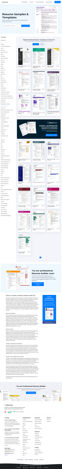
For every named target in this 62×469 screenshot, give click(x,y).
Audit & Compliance (4, 58)
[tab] (39, 44)
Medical (2, 157)
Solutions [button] (31, 2)
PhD (1, 175)
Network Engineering (4, 163)
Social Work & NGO (4, 193)
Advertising (3, 50)
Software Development (5, 195)
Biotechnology (3, 88)
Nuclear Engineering (4, 165)
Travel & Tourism (4, 209)
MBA (1, 147)
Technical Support (4, 205)
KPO (1, 143)
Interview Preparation (40, 2)
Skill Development (38, 442)
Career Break (3, 90)
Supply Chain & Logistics (5, 199)
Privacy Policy (37, 426)
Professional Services (4, 181)
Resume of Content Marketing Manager (22, 206)
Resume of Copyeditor (37, 182)
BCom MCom (3, 70)
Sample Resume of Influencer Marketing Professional (37, 67)
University (36, 459)
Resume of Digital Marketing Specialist (51, 206)
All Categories (3, 40)
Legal (2, 145)
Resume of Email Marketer (21, 229)
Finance (24, 444)
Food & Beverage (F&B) (5, 125)
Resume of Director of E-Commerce (51, 113)
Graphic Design (3, 129)
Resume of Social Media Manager (50, 66)
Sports (2, 197)
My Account (58, 2)
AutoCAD (2, 60)
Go (40, 257)
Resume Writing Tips (38, 437)
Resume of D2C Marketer (21, 183)
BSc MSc (2, 78)
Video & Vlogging (4, 211)
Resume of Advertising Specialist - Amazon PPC (22, 160)
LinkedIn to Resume (38, 423)
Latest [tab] (42, 44)
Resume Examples (38, 444)
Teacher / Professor (4, 203)
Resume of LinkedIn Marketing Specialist (36, 90)
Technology (3, 207)
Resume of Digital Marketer (50, 183)
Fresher (2, 127)
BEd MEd (2, 72)
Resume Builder (20, 459)
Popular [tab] (35, 44)
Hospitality (3, 133)
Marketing (2, 153)
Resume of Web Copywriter (36, 206)
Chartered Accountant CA (5, 92)
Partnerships (37, 449)
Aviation (2, 64)
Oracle (2, 173)
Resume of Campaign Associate (51, 160)
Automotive (3, 62)
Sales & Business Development (6, 189)
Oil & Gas (2, 169)
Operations (3, 171)
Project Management (4, 183)
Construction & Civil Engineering (26, 440)
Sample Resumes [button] (49, 2)
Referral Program (38, 450)
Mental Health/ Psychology (5, 159)
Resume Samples (38, 421)
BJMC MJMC (3, 74)
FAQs (36, 425)
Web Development (4, 213)
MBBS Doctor (3, 149)
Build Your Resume (48, 322)
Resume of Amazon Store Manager (22, 90)
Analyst (2, 54)
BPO (1, 76)
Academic (2, 44)
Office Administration (4, 167)
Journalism (3, 141)
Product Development (5, 179)
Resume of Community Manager (37, 229)
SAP (1, 187)
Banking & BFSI (3, 82)
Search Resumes (25, 25)
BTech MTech (3, 80)
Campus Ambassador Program (39, 453)
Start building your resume (51, 135)
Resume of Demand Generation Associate (37, 160)
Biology (2, 86)
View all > (6, 445)
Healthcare (3, 131)
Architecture (3, 56)
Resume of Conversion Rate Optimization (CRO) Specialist (37, 113)
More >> (24, 455)
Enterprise (41, 459)
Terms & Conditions (38, 428)
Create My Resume (31, 392)
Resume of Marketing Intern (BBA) (22, 66)
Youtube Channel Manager (50, 229)
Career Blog (37, 435)
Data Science (25, 442)
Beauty (2, 84)
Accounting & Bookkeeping (5, 46)
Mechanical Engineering (5, 155)
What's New (37, 433)
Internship (3, 139)
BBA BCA (2, 68)
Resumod (48, 419)
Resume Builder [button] (24, 2)
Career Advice (37, 440)
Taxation (2, 201)
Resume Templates (38, 419)
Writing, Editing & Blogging (5, 215)
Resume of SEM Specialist (21, 113)
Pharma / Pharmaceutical (5, 177)
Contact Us (49, 421)
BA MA (2, 66)
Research (2, 185)
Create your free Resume (37, 284)
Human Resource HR (4, 135)
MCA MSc (2, 151)
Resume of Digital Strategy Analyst (21, 252)
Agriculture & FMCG (4, 52)
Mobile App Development (5, 161)
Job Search (37, 438)
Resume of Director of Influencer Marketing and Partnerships (51, 90)
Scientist (2, 191)
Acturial (2, 48)
